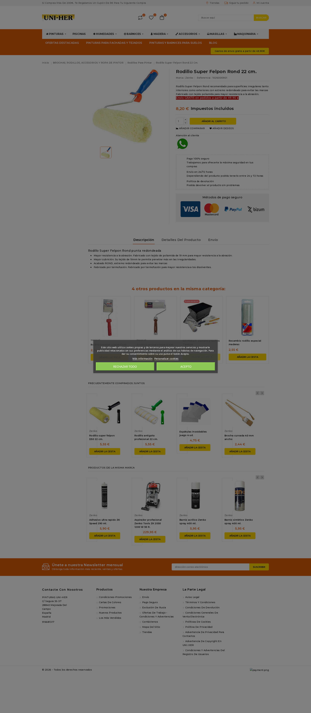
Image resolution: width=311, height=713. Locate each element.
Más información (142, 358)
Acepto (185, 366)
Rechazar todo (125, 366)
